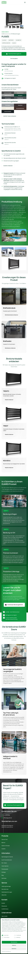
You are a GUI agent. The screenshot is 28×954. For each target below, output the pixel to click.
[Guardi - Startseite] (4, 2)
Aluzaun (4, 40)
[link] (14, 296)
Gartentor (11, 40)
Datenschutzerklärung (6, 951)
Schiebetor (18, 40)
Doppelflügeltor (6, 43)
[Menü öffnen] (25, 2)
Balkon (14, 43)
